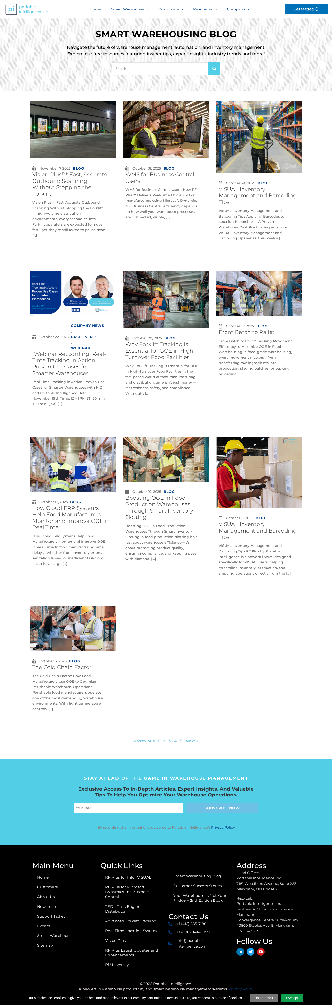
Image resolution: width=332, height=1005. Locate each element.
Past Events (84, 337)
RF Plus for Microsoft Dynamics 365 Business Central (127, 892)
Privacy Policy (223, 827)
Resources (203, 9)
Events (43, 926)
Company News (87, 325)
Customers (168, 9)
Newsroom (47, 906)
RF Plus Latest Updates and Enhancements (131, 952)
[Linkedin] (240, 952)
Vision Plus (115, 940)
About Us (46, 896)
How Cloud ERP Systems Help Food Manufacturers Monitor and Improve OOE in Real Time (71, 518)
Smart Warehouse (127, 9)
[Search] (214, 68)
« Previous (144, 741)
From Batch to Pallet (247, 332)
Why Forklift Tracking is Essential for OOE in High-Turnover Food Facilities (160, 350)
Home (95, 9)
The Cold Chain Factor (62, 667)
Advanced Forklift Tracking (130, 921)
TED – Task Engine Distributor (122, 909)
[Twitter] (250, 952)
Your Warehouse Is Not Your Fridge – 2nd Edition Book (199, 898)
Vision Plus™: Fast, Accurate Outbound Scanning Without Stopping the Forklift (69, 184)
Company (236, 9)
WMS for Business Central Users (159, 177)
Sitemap (45, 945)
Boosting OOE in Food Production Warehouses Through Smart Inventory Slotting (159, 507)
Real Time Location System (131, 930)
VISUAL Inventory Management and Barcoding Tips (258, 195)
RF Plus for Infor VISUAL (128, 877)
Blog (78, 168)
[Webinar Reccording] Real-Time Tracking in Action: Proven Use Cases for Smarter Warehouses (69, 363)
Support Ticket (51, 916)
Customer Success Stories (197, 885)
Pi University (117, 964)
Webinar (80, 348)
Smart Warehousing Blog (197, 876)
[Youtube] (261, 952)
